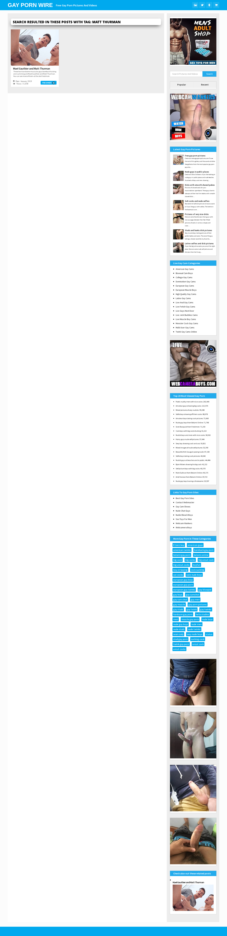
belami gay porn (181, 554)
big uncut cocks (181, 564)
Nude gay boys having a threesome (189, 481)
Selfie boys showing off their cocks (189, 414)
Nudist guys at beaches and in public (190, 460)
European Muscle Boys (186, 290)
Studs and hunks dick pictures (198, 230)
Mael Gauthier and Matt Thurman (31, 68)
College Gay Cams (184, 277)
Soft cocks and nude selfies (197, 201)
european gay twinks (184, 589)
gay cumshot (192, 594)
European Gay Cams (185, 285)
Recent (205, 84)
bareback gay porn (204, 549)
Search (209, 74)
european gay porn (183, 584)
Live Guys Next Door (185, 310)
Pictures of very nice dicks (197, 214)
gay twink (192, 609)
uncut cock (198, 644)
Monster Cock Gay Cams (187, 323)
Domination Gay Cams (186, 281)
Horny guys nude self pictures (187, 439)
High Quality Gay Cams (186, 294)
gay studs (178, 609)
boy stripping (180, 569)
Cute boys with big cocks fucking (188, 431)
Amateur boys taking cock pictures (189, 418)
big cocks (190, 559)
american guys (195, 545)
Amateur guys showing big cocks (188, 406)
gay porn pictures (197, 604)
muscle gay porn (190, 619)
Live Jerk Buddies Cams (187, 315)
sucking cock (197, 639)
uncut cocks (179, 649)
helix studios (202, 614)
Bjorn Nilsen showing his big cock (188, 464)
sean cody (178, 634)
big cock (177, 559)
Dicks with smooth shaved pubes (200, 185)
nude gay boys (180, 624)
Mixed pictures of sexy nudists (187, 410)
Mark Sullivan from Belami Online (189, 473)
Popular (181, 84)
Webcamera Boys (184, 527)
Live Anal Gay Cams (184, 302)
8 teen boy (178, 545)
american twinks (182, 549)
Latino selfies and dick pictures (199, 243)
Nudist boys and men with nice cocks (190, 435)
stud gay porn (180, 639)
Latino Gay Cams (183, 298)
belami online (201, 554)
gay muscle (179, 604)
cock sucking (197, 569)
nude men (196, 624)
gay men (195, 599)
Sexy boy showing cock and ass (188, 443)
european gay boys (183, 579)
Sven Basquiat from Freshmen (188, 427)
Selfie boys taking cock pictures (188, 456)
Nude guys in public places (197, 172)
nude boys (207, 619)
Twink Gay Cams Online (186, 331)
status (209, 634)
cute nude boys (194, 574)
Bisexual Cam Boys (184, 273)
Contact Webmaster (185, 502)
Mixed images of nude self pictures (189, 447)
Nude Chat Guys (183, 510)
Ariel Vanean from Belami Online (189, 477)
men (175, 619)
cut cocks (178, 574)
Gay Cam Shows (183, 506)
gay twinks (205, 609)
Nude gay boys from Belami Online (189, 422)
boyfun (196, 564)
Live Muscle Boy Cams (186, 319)
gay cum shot (180, 599)
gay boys (177, 594)
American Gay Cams (185, 269)
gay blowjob (204, 589)
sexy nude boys (194, 634)
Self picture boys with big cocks (188, 468)
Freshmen (46, 82)
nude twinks (194, 629)
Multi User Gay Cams (185, 327)
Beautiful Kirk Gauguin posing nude (190, 452)
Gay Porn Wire (30, 5)
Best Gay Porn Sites (185, 498)
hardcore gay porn (182, 614)
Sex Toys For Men (184, 519)
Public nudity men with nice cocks (189, 401)
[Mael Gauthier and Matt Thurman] (35, 47)
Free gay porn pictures (195, 155)
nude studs (179, 629)
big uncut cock (206, 559)
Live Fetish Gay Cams (185, 306)
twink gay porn (181, 644)
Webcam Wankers (184, 523)
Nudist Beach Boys (184, 515)
